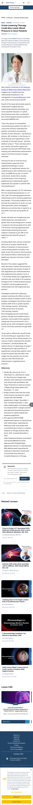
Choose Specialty (14, 7)
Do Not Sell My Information (16, 743)
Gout (3, 493)
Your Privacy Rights (16, 749)
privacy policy (8, 483)
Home (3, 17)
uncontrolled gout (19, 97)
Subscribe (24, 478)
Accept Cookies (16, 802)
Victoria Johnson (8, 604)
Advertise (17, 737)
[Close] (31, 770)
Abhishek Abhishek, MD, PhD (12, 535)
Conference (9, 17)
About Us (16, 735)
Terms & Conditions (16, 747)
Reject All (16, 797)
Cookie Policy (14, 789)
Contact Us (16, 741)
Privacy (16, 745)
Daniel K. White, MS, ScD (11, 570)
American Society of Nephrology (16, 493)
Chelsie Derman (8, 674)
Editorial (16, 739)
